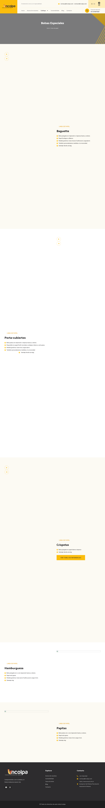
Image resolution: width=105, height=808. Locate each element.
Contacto (69, 11)
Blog (63, 11)
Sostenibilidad (55, 11)
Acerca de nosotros (32, 11)
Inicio (23, 11)
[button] (80, 10)
